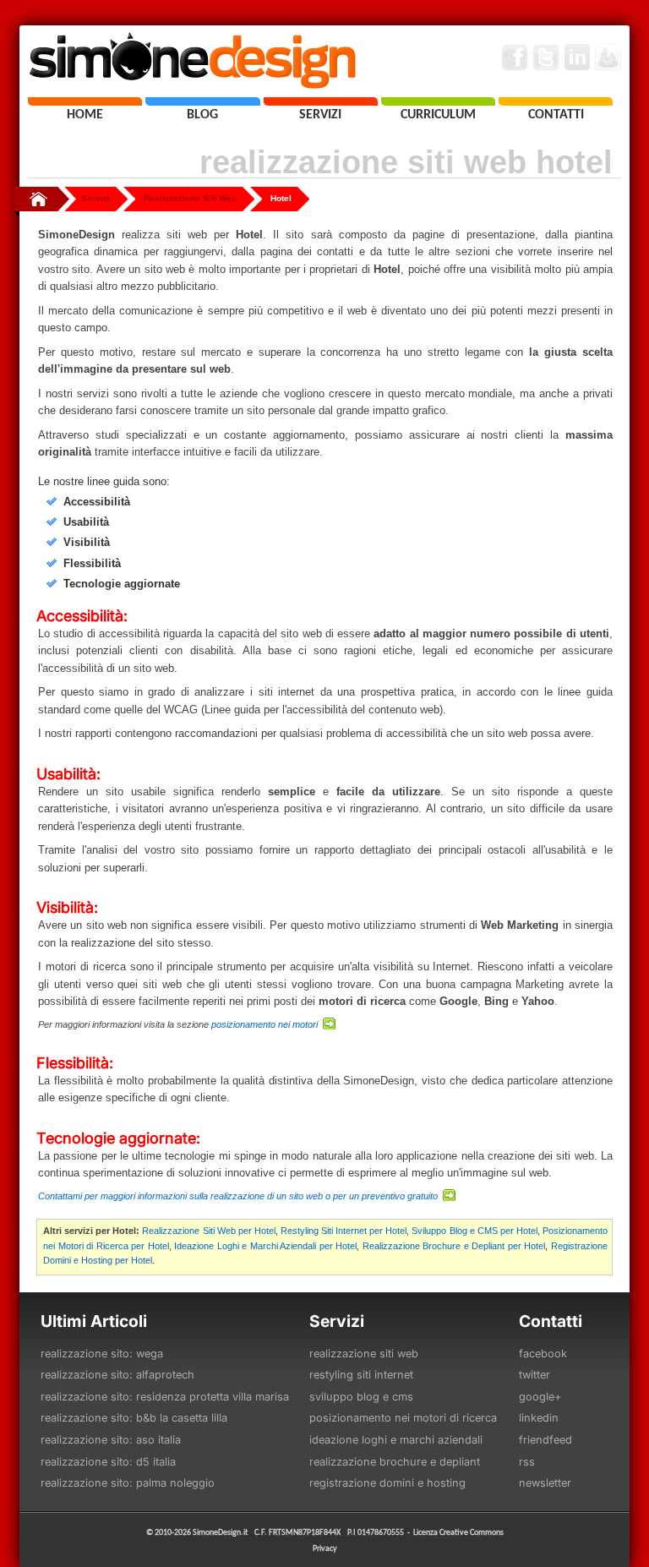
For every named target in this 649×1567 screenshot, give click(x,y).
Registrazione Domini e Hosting (387, 1483)
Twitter (534, 1374)
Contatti (550, 1321)
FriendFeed (545, 1439)
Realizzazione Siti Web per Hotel (208, 1231)
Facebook (543, 1353)
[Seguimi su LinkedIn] (577, 57)
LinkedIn (539, 1417)
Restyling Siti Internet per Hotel (343, 1231)
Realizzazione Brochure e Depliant (394, 1461)
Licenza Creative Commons (458, 1531)
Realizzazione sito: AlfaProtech (117, 1374)
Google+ (540, 1396)
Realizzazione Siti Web (190, 198)
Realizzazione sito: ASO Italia (111, 1439)
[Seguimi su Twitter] (545, 57)
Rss (527, 1461)
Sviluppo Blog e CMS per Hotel (474, 1231)
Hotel (281, 198)
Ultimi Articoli (94, 1321)
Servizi (95, 198)
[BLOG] (202, 101)
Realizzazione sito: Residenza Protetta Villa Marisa (165, 1396)
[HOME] (85, 101)
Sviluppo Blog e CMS (361, 1396)
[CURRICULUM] (438, 101)
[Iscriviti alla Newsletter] (608, 57)
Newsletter (545, 1483)
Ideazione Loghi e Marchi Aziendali (396, 1439)
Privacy (325, 1547)
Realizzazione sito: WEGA (102, 1353)
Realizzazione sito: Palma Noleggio (128, 1483)
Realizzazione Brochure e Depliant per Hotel (454, 1246)
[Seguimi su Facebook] (514, 57)
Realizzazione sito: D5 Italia (108, 1461)
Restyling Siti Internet (361, 1374)
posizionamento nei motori (265, 1024)
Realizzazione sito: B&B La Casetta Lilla (134, 1417)
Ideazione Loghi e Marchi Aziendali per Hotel (265, 1246)
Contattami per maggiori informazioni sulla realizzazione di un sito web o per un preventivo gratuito (239, 1196)
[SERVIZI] (321, 101)
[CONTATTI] (556, 101)
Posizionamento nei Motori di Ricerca (403, 1417)
